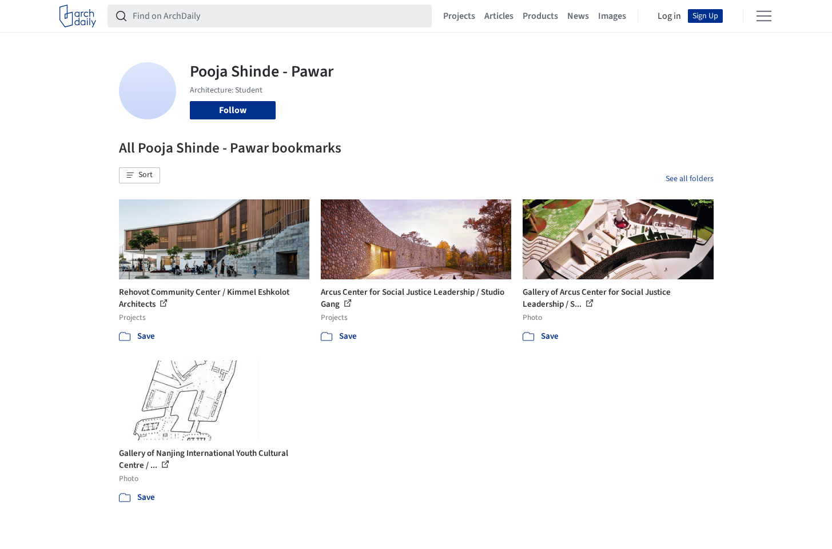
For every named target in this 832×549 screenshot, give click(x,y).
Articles (498, 16)
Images (612, 16)
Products (540, 16)
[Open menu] (764, 16)
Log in (669, 16)
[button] (139, 175)
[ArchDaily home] (77, 16)
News (578, 16)
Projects (459, 16)
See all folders (690, 179)
